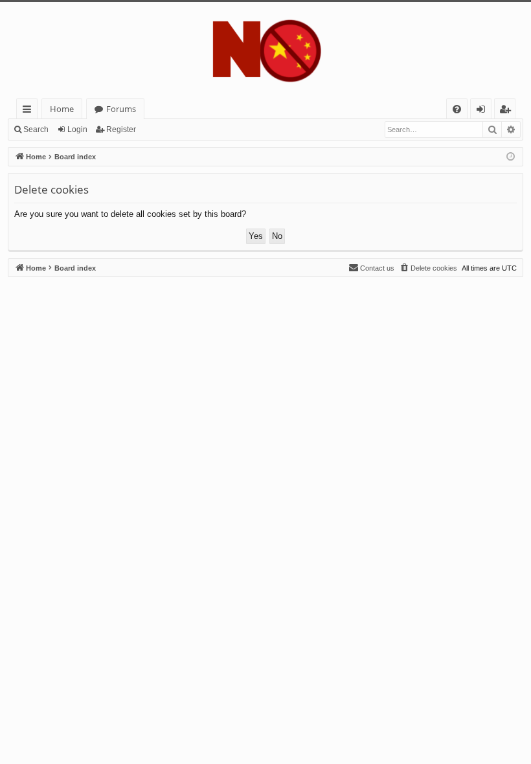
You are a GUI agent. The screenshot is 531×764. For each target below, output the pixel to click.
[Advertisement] (265, 367)
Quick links (29, 111)
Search (36, 129)
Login (77, 129)
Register (121, 129)
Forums (121, 109)
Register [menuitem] (508, 111)
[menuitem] (457, 109)
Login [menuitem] (483, 111)
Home (62, 109)
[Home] (265, 50)
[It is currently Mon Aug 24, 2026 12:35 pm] (510, 157)
